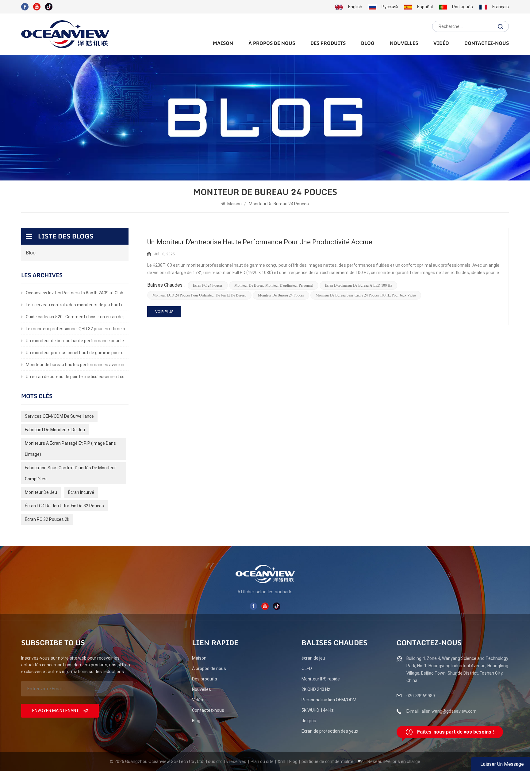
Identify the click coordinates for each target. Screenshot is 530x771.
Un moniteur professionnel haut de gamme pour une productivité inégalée (77, 352)
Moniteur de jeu (41, 492)
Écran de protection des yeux (329, 731)
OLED (306, 668)
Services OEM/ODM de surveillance (59, 416)
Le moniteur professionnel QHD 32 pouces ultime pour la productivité (77, 328)
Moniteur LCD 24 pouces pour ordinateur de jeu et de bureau (199, 295)
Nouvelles (404, 43)
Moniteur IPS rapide (320, 678)
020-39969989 (420, 695)
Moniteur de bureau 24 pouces (281, 295)
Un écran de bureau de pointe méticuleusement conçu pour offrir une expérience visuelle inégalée (77, 376)
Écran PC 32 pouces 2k (47, 519)
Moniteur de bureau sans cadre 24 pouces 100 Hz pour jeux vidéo (366, 295)
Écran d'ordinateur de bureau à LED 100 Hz (358, 285)
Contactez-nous (486, 43)
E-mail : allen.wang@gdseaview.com (441, 711)
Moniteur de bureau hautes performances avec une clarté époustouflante (77, 364)
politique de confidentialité (327, 761)
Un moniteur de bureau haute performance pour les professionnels (77, 340)
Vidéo (441, 43)
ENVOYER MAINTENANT (56, 710)
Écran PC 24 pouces (208, 285)
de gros (308, 720)
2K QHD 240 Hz (315, 689)
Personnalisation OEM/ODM (328, 699)
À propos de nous (271, 43)
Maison (223, 43)
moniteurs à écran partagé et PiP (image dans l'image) (70, 449)
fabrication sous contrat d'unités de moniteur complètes (70, 473)
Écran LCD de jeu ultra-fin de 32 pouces (64, 505)
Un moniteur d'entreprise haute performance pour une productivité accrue (259, 242)
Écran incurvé (81, 492)
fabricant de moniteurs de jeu (55, 429)
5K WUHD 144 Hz (317, 710)
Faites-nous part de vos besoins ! (455, 732)
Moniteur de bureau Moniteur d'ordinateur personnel (273, 285)
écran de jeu (313, 658)
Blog (367, 43)
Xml (281, 761)
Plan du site (262, 761)
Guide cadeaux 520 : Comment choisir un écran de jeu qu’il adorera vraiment (77, 316)
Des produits (328, 43)
